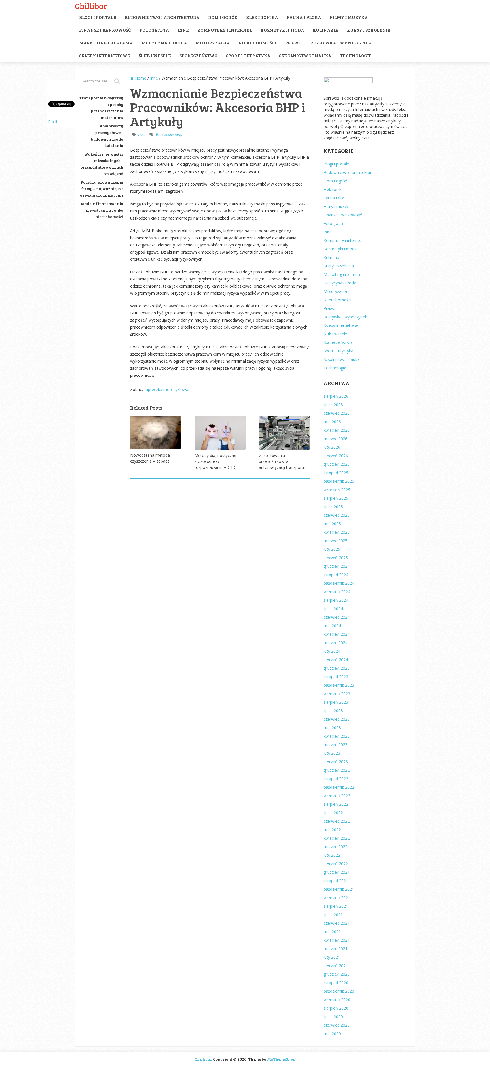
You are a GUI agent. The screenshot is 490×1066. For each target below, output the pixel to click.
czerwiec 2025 (337, 515)
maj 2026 (332, 421)
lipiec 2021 (333, 914)
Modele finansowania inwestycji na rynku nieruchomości (102, 210)
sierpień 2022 (336, 804)
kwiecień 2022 (337, 838)
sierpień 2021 (336, 906)
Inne (183, 30)
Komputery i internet (224, 30)
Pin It (53, 121)
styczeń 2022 (336, 863)
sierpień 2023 (336, 702)
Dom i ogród (223, 17)
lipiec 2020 (333, 1016)
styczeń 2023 (336, 761)
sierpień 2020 (336, 1008)
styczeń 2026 (336, 455)
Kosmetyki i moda (282, 30)
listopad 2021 (336, 880)
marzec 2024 (335, 642)
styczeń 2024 (336, 659)
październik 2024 (339, 583)
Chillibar (91, 6)
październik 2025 (339, 481)
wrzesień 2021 (337, 897)
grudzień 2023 (337, 668)
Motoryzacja (213, 43)
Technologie (356, 55)
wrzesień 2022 (337, 795)
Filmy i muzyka (349, 17)
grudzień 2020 (337, 974)
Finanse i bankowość (105, 30)
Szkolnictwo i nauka (305, 55)
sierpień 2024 (336, 600)
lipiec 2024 (333, 608)
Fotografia (154, 30)
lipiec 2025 (333, 506)
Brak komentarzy (169, 134)
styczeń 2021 (336, 965)
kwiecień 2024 (337, 634)
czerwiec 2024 (337, 617)
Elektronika (262, 17)
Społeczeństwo (198, 55)
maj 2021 (332, 931)
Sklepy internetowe (104, 55)
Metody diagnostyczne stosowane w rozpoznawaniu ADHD (215, 461)
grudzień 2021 (337, 872)
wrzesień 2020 (337, 999)
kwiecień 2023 (337, 736)
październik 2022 (339, 787)
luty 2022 (332, 855)
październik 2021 (339, 889)
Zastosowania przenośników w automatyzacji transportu (282, 461)
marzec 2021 (335, 948)
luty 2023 (332, 753)
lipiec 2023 (333, 710)
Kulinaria (326, 30)
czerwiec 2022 (337, 821)
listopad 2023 (336, 676)
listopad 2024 (336, 574)
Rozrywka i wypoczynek (340, 43)
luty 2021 (332, 957)
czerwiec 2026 (337, 413)
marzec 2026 (335, 438)
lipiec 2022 (333, 812)
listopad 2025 (336, 472)
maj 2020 (332, 1033)
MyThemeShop (281, 1059)
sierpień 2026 (336, 396)
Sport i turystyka (248, 55)
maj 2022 (332, 829)
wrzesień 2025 (337, 489)
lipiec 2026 (333, 404)
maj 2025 (332, 523)
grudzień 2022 (337, 770)
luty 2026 (332, 447)
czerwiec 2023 (337, 719)
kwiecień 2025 (337, 532)
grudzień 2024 (337, 566)
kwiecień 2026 (337, 430)
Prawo (293, 43)
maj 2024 (332, 625)
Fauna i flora (304, 17)
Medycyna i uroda (164, 43)
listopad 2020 (336, 982)
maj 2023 (332, 727)
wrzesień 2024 (337, 591)
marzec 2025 (335, 540)
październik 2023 (339, 685)
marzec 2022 (335, 846)
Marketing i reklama (106, 43)
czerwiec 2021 (337, 923)
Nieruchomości (257, 43)
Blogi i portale (97, 17)
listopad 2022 (336, 778)
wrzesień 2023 (337, 693)
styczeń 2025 (336, 557)
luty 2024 (332, 651)
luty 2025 (332, 549)
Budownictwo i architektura (162, 17)
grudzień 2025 (337, 464)
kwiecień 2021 (337, 940)
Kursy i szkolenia (369, 30)
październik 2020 (339, 991)
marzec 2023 (335, 744)
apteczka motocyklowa (167, 389)
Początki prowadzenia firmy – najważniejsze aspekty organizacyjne (101, 188)
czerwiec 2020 (337, 1025)
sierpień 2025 (336, 498)
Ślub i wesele (155, 55)
